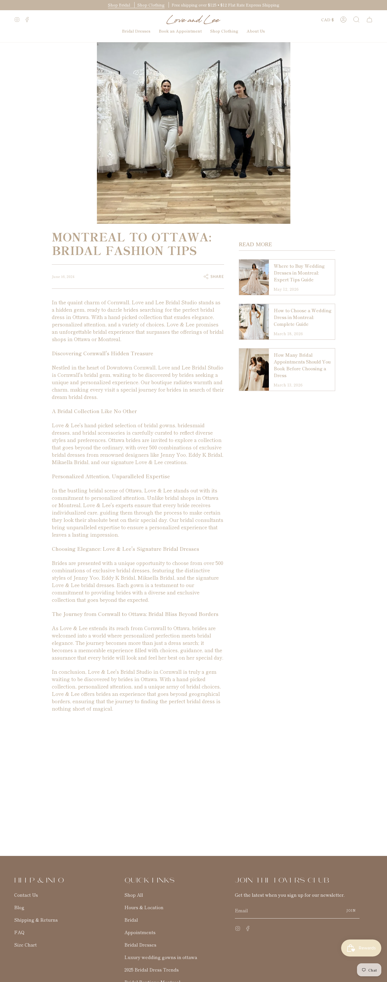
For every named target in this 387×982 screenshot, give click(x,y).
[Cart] (369, 19)
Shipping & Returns (36, 919)
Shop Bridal (119, 5)
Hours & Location (143, 907)
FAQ (19, 932)
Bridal (131, 919)
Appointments (140, 932)
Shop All (133, 894)
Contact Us (26, 894)
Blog (19, 907)
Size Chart (25, 944)
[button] (356, 19)
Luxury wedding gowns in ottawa (160, 957)
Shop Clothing (151, 5)
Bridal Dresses (140, 944)
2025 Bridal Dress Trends (151, 969)
